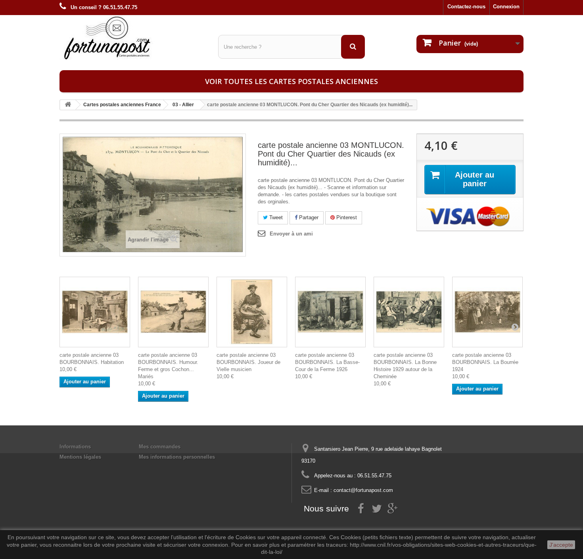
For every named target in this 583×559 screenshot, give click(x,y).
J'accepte (561, 545)
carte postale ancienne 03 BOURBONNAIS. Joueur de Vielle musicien (248, 362)
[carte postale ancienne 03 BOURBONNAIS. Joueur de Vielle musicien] (252, 312)
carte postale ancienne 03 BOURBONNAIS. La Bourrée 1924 (485, 362)
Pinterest (346, 217)
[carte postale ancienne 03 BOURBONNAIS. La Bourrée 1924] (487, 312)
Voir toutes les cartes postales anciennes (291, 81)
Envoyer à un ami (291, 234)
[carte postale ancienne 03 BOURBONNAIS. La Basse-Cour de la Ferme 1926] (330, 312)
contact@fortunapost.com (363, 490)
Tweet (275, 217)
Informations (75, 447)
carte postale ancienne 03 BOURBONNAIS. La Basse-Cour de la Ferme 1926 (327, 362)
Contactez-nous (466, 7)
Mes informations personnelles (177, 457)
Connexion (506, 7)
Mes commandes (159, 447)
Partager (307, 217)
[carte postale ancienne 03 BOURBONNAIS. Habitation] (94, 312)
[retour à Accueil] (67, 105)
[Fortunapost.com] (132, 37)
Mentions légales (80, 457)
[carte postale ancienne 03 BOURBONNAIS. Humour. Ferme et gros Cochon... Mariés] (173, 312)
